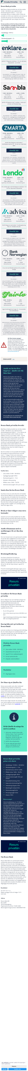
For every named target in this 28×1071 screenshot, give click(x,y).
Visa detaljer (14, 72)
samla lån (17, 704)
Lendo (2, 696)
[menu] (25, 2)
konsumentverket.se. (13, 351)
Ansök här (14, 67)
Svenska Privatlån (11, 2)
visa (13, 359)
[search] (21, 2)
